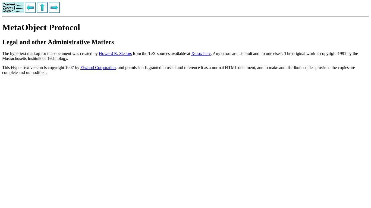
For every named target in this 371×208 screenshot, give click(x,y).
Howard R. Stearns (115, 53)
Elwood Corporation (98, 67)
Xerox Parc (201, 53)
